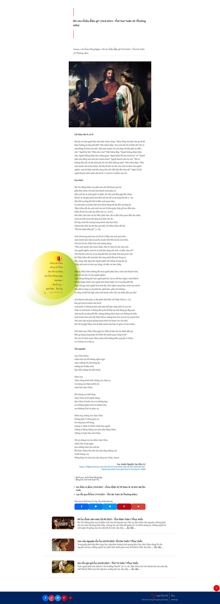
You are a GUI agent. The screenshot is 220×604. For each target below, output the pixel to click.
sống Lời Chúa (56, 263)
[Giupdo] (70, 598)
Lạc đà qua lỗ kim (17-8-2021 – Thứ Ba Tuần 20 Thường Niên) (106, 494)
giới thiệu (50, 289)
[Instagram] (52, 598)
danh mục (57, 284)
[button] (216, 588)
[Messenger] (96, 507)
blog (173, 596)
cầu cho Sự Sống (55, 271)
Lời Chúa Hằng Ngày (94, 477)
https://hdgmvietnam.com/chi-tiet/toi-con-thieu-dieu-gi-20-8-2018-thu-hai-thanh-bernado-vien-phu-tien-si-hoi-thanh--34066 (112, 468)
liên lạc (59, 289)
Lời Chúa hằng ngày (53, 276)
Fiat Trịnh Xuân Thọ (91, 480)
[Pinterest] (124, 507)
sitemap (58, 280)
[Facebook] (81, 507)
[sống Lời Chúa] (52, 258)
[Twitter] (110, 507)
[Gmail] (138, 507)
